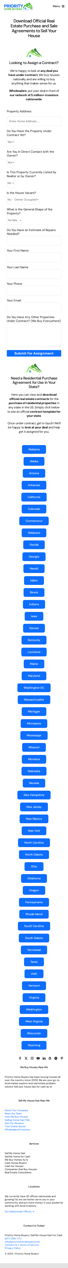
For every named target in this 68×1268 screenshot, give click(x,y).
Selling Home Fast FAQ (17, 1120)
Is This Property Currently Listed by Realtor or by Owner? (31, 174)
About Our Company (16, 1110)
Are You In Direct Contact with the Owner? (30, 154)
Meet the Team (13, 1113)
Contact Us (11, 1245)
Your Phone (14, 284)
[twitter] (26, 1058)
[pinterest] (61, 1058)
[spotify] (55, 1058)
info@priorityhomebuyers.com (22, 1241)
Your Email (14, 300)
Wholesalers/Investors (17, 1129)
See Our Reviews (14, 1123)
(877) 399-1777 (13, 1238)
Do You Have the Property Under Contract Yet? (29, 133)
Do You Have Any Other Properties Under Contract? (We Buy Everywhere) (34, 319)
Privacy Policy (13, 1248)
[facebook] (20, 1058)
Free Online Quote (15, 1126)
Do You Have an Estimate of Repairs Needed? (31, 232)
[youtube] (38, 1058)
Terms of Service (29, 1245)
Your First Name (18, 250)
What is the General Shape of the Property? (30, 211)
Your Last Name (17, 267)
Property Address (19, 111)
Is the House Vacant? (21, 193)
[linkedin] (44, 1058)
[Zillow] (50, 1058)
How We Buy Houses (16, 1116)
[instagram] (32, 1058)
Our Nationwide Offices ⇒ (19, 1211)
